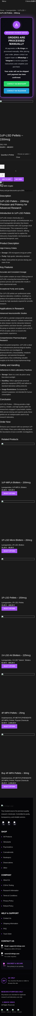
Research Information (9, 890)
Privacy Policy (7, 901)
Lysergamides (11, 10)
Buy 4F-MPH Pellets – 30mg (15, 773)
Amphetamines (7, 718)
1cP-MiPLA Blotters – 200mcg (16, 482)
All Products (6, 837)
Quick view (9, 497)
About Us (5, 880)
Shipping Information (9, 923)
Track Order (6, 934)
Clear (18, 157)
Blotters (23, 487)
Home (2, 10)
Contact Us (6, 918)
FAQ (3, 928)
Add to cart (6, 179)
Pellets (21, 602)
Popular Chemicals (22, 720)
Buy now (19, 179)
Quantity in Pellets (7, 155)
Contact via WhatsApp (16, 84)
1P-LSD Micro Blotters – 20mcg (17, 540)
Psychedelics (7, 847)
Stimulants (6, 842)
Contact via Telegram (16, 91)
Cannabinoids (7, 852)
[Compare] (4, 497)
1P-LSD (15, 545)
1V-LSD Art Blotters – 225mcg (16, 655)
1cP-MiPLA (16, 487)
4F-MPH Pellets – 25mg (13, 713)
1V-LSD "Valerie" (18, 660)
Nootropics (6, 857)
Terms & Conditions (9, 895)
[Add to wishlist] (4, 478)
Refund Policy (7, 906)
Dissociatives (7, 862)
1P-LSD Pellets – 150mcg (14, 597)
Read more (29, 190)
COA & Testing (7, 885)
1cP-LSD (21, 10)
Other (4, 868)
